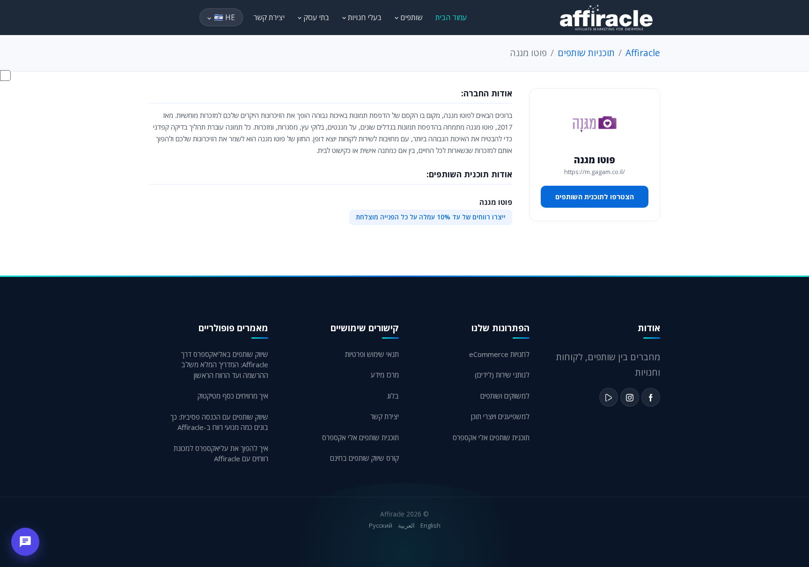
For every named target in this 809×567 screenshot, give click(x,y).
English (430, 525)
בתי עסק (315, 17)
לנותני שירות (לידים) (502, 374)
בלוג (393, 395)
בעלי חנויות (364, 17)
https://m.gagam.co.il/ (594, 171)
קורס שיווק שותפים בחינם (364, 458)
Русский (380, 525)
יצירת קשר (269, 17)
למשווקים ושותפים (505, 395)
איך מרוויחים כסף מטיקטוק (233, 395)
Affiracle (642, 52)
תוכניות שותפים (586, 52)
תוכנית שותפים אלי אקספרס (491, 437)
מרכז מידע (385, 374)
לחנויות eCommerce (499, 354)
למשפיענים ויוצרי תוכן (500, 416)
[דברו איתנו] (25, 542)
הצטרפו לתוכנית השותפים (594, 196)
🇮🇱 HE (224, 17)
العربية (406, 525)
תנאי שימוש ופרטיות (372, 354)
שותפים (410, 17)
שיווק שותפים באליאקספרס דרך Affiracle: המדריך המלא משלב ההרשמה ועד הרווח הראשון (224, 364)
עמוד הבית (451, 17)
